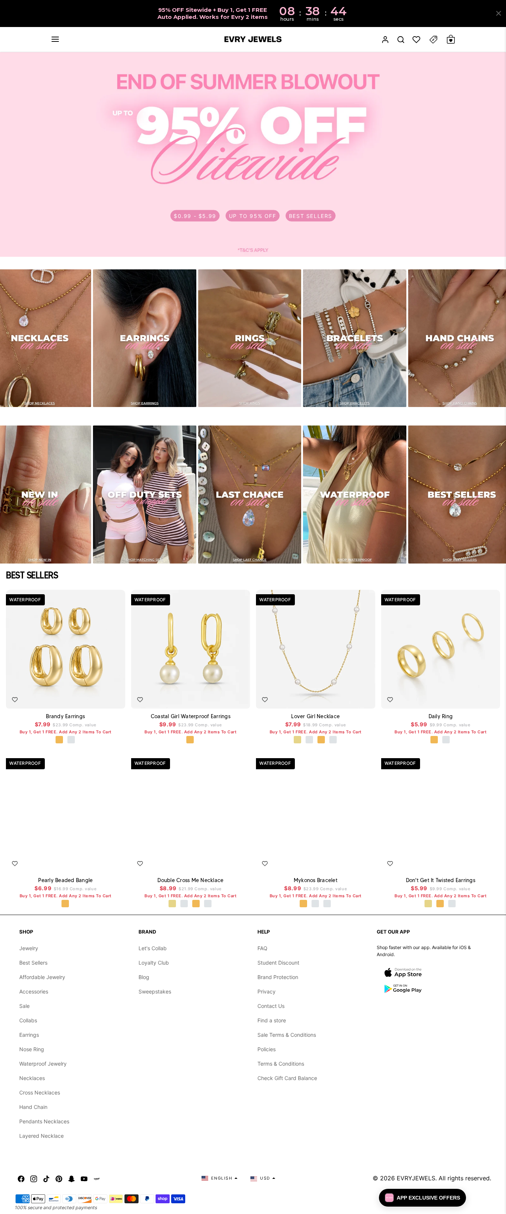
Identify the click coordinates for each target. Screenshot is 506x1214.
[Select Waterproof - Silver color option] (71, 740)
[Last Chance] (249, 494)
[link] (253, 154)
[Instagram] (33, 1178)
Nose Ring (31, 1049)
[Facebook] (21, 1178)
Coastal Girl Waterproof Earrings (190, 716)
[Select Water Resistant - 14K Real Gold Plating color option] (298, 740)
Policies (266, 1049)
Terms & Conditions (280, 1063)
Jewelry (28, 948)
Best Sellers (33, 962)
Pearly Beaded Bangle (65, 880)
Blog (144, 977)
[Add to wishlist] (15, 700)
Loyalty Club (154, 962)
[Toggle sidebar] (433, 39)
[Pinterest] (59, 1178)
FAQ (262, 948)
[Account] (385, 39)
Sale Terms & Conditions (286, 1035)
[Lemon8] (96, 1178)
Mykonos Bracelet (315, 880)
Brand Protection (277, 977)
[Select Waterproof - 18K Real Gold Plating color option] (59, 740)
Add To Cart (98, 697)
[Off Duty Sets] (144, 494)
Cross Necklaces (39, 1092)
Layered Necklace (41, 1136)
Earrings (29, 1035)
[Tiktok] (46, 1178)
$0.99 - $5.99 (195, 216)
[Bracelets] (354, 338)
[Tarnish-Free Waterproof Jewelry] (354, 494)
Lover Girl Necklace (315, 716)
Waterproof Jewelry (43, 1063)
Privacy (266, 991)
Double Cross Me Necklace (190, 880)
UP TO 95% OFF (252, 216)
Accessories (33, 991)
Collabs (28, 1020)
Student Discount (278, 962)
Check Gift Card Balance (287, 1078)
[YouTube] (84, 1178)
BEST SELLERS (310, 216)
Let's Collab (153, 948)
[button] (55, 39)
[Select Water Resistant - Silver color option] (309, 740)
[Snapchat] (71, 1178)
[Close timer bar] (499, 13)
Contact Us (270, 1006)
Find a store (271, 1020)
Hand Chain (33, 1107)
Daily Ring (441, 716)
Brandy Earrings (65, 716)
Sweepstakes (155, 991)
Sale (24, 1006)
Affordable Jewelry (42, 977)
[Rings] (249, 338)
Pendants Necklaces (44, 1121)
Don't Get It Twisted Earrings (440, 880)
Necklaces (32, 1078)
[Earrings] (144, 338)
